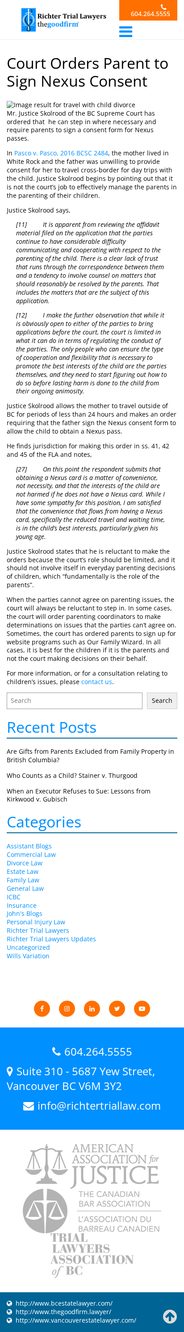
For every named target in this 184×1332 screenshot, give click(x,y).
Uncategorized (28, 947)
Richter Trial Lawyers (38, 930)
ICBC (14, 897)
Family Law (23, 880)
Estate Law (22, 871)
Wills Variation (28, 956)
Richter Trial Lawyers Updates (51, 939)
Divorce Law (24, 863)
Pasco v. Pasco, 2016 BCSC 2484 (60, 153)
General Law (25, 888)
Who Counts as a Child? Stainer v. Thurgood (72, 775)
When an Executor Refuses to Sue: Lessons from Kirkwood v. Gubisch (79, 795)
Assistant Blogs (29, 846)
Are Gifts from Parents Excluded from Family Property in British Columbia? (90, 755)
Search (162, 700)
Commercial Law (31, 854)
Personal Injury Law (36, 922)
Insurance (22, 905)
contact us (96, 681)
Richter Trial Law (63, 19)
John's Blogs (24, 913)
